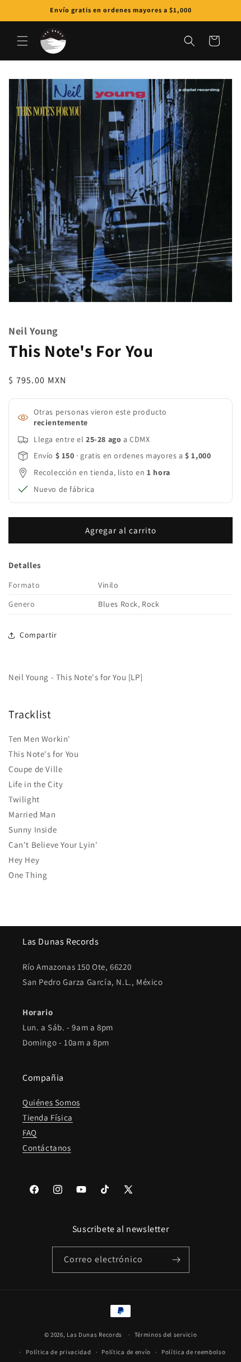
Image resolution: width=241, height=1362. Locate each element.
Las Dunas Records (94, 1334)
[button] (22, 41)
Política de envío (126, 1352)
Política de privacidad (58, 1352)
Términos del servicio (166, 1334)
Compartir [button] (38, 635)
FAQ (29, 1132)
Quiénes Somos (51, 1102)
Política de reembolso (193, 1352)
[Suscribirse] (176, 1260)
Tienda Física (47, 1117)
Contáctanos (46, 1147)
